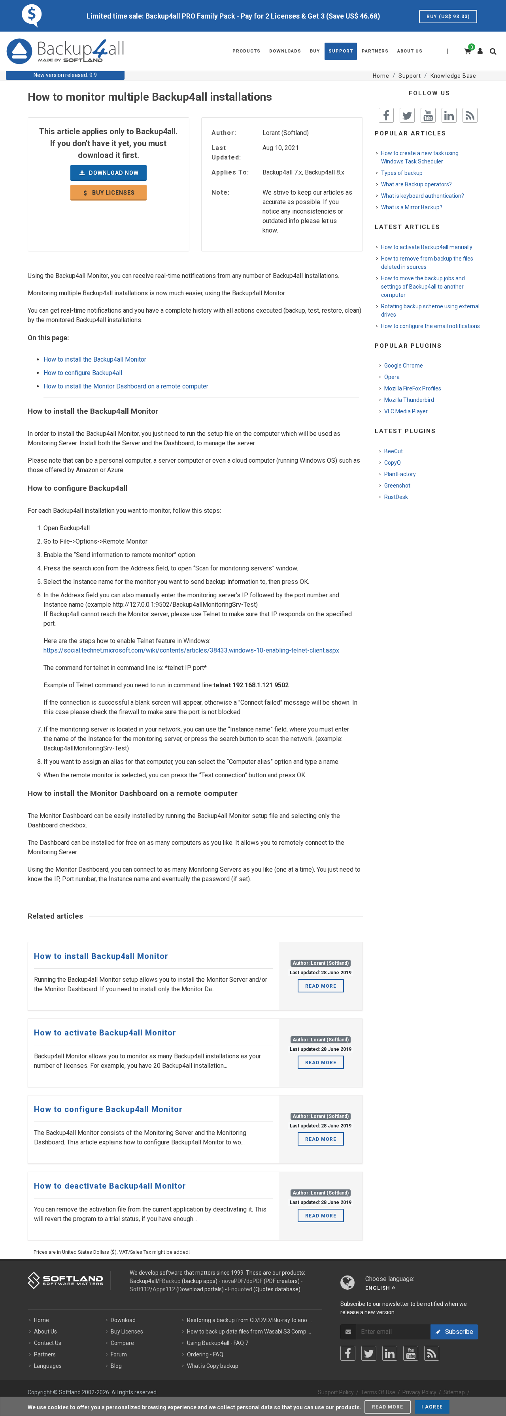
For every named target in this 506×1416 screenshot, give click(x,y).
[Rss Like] (470, 115)
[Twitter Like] (407, 115)
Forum (119, 1354)
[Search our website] (495, 53)
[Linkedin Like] (449, 115)
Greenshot (397, 485)
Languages (48, 1366)
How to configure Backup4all (82, 373)
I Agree (432, 1407)
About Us (45, 1331)
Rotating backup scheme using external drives (430, 310)
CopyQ (392, 462)
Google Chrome (403, 365)
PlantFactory (400, 474)
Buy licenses (113, 192)
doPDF (254, 1281)
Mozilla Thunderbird (409, 400)
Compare (122, 1343)
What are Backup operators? (416, 184)
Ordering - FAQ (205, 1354)
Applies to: (230, 172)
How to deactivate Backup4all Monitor (110, 1186)
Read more (320, 986)
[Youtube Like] (428, 115)
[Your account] (480, 48)
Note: (220, 192)
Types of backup (402, 173)
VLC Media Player (406, 411)
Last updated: (226, 152)
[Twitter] (368, 1353)
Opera (392, 377)
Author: (223, 133)
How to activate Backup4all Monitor (105, 1032)
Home (41, 1320)
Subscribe (456, 1331)
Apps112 (164, 1289)
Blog (116, 1366)
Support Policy (336, 1392)
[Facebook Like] (386, 115)
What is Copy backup (212, 1366)
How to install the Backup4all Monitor (94, 359)
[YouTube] (410, 1353)
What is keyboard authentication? (422, 196)
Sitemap (454, 1392)
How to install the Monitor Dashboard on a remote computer (125, 386)
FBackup (170, 1281)
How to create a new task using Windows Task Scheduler (420, 157)
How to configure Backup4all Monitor (108, 1109)
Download (123, 1320)
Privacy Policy (419, 1392)
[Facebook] (347, 1353)
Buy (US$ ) (448, 16)
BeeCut (393, 451)
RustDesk (396, 497)
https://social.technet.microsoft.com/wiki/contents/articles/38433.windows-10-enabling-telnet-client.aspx (191, 650)
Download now (113, 173)
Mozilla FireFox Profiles (412, 388)
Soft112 (140, 1289)
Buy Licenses (127, 1331)
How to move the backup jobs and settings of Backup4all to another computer (423, 286)
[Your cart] (467, 50)
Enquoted (240, 1289)
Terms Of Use (378, 1392)
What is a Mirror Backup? (411, 207)
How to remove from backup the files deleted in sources (427, 262)
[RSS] (431, 1353)
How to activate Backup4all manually (426, 247)
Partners (45, 1354)
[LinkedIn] (389, 1353)
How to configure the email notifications (430, 326)
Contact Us (47, 1343)
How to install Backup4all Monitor (101, 956)
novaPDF (233, 1281)
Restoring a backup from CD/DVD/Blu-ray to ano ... (249, 1320)
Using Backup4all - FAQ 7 (217, 1343)
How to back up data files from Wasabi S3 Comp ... (249, 1331)
